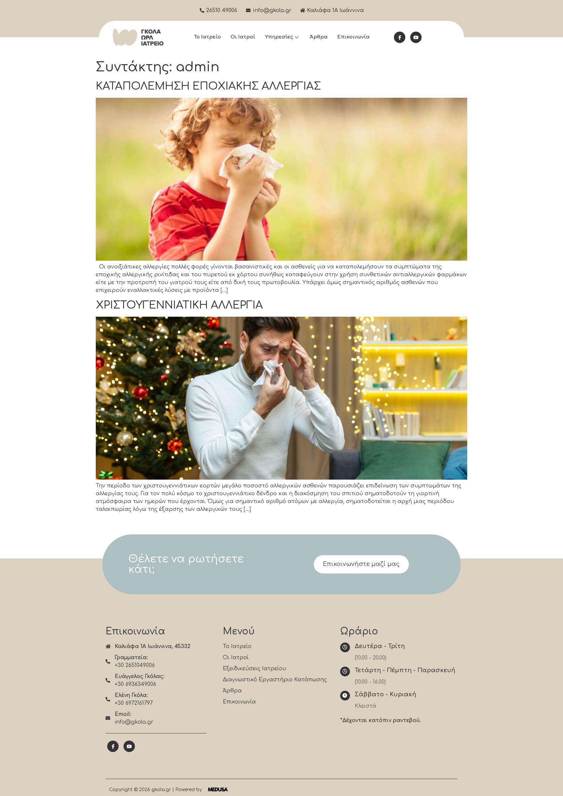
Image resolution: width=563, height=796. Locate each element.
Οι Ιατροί (243, 37)
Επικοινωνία (353, 37)
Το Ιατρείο (207, 37)
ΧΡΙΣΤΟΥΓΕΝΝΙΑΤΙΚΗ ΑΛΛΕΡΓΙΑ (179, 305)
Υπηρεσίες (279, 37)
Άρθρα (318, 37)
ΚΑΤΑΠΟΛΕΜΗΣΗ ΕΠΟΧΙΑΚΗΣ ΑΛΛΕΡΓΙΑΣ (208, 86)
